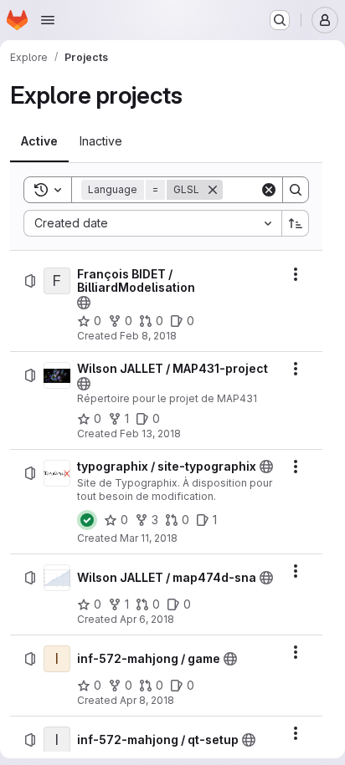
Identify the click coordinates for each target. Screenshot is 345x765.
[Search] (295, 189)
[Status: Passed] (87, 520)
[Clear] (269, 190)
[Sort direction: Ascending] (295, 223)
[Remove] (213, 190)
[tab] (39, 141)
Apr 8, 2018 (147, 700)
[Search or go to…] (280, 20)
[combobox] (152, 223)
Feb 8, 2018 (148, 335)
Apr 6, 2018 (147, 619)
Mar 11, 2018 (149, 538)
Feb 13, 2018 (150, 433)
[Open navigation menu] (47, 20)
